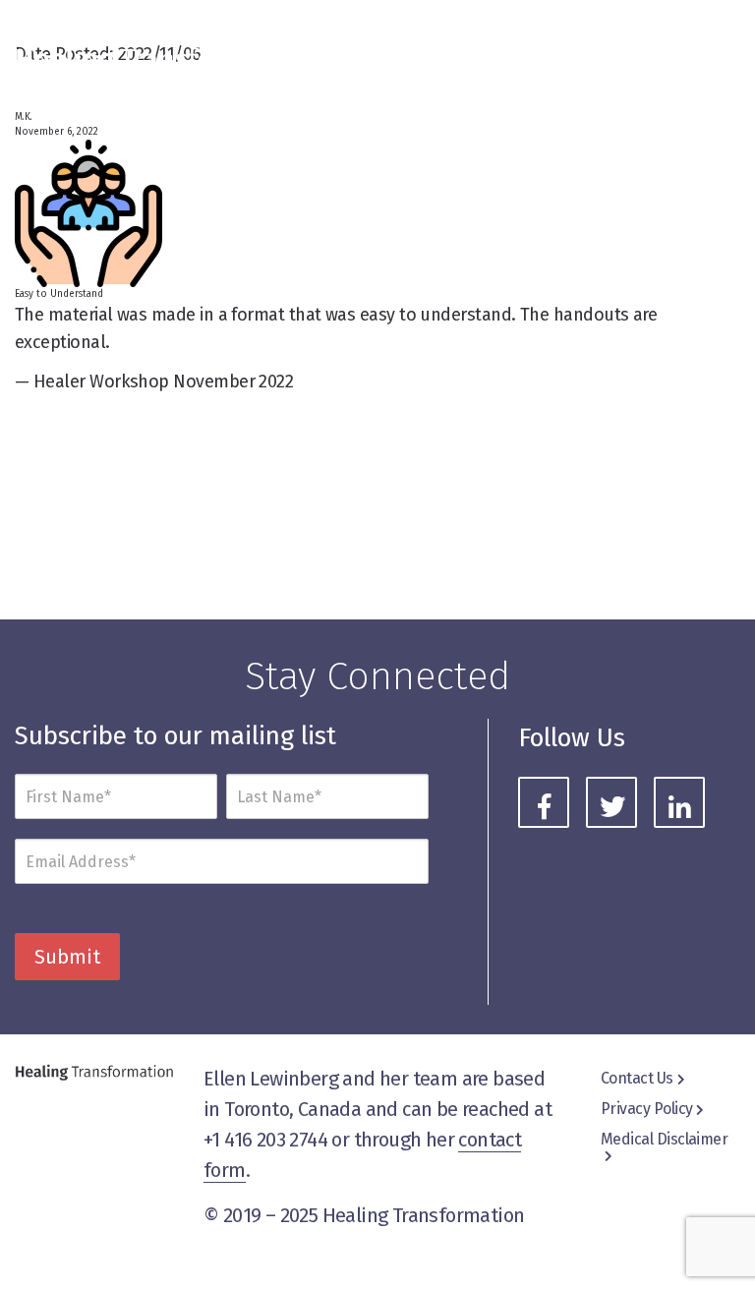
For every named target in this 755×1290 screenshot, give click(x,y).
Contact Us (637, 1078)
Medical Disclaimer (664, 1139)
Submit (67, 956)
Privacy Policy (646, 1108)
